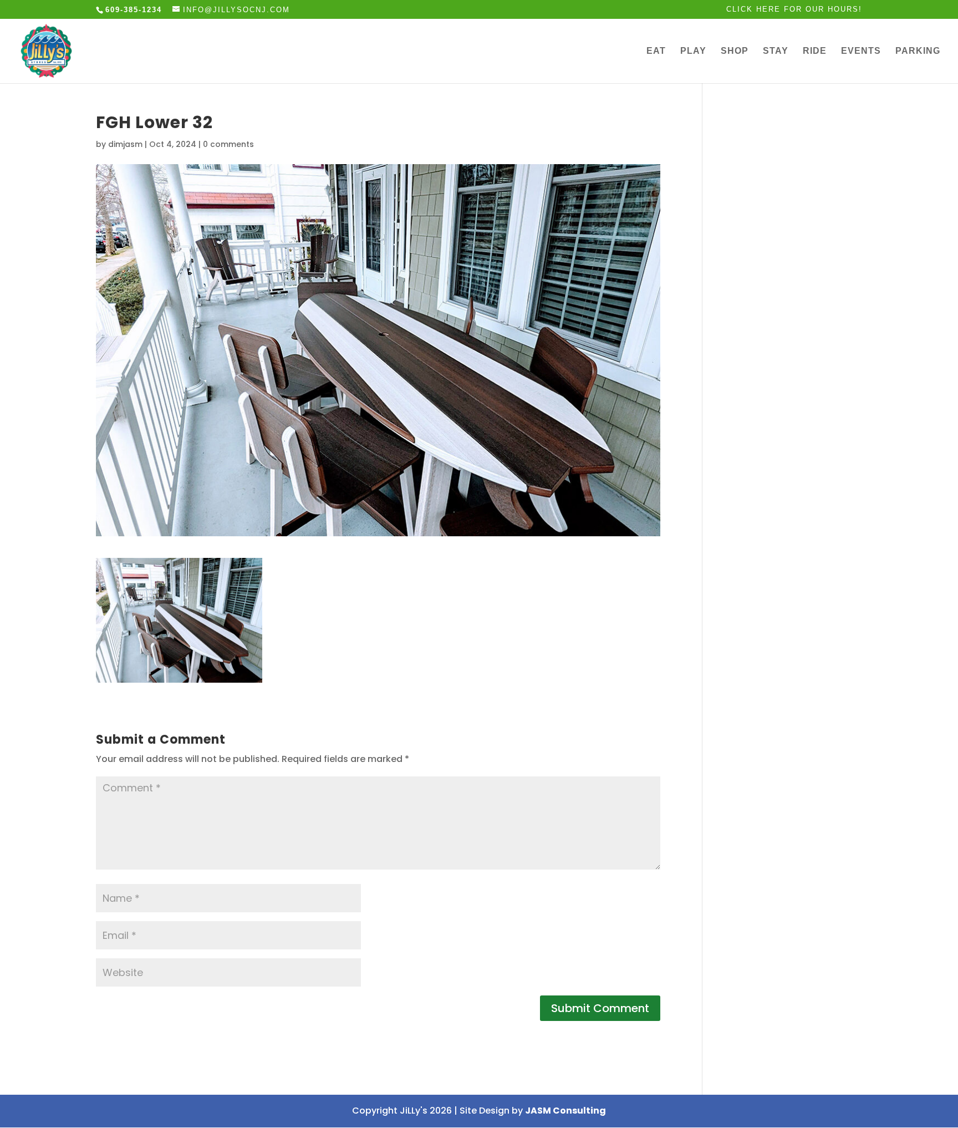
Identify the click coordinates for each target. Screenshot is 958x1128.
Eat (656, 51)
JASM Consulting (565, 1110)
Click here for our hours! (794, 9)
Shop (734, 51)
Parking (917, 51)
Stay (775, 51)
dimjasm (125, 144)
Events (861, 51)
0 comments (228, 144)
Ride (815, 51)
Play (693, 51)
